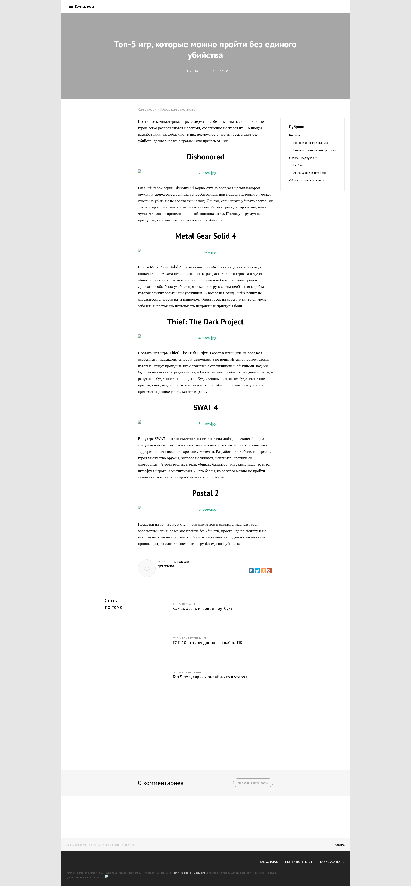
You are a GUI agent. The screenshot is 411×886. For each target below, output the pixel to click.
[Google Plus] (269, 570)
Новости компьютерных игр (310, 143)
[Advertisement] (205, 730)
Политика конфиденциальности (189, 872)
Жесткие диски (302, 188)
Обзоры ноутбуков (301, 158)
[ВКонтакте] (251, 570)
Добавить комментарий (253, 783)
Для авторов (269, 862)
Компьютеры (84, 6)
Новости (294, 135)
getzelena (166, 566)
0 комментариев (160, 782)
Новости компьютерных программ (314, 150)
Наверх (339, 845)
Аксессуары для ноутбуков (310, 173)
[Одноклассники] (263, 570)
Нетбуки (298, 165)
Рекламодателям (332, 862)
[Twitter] (257, 570)
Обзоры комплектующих (305, 180)
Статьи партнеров (298, 862)
